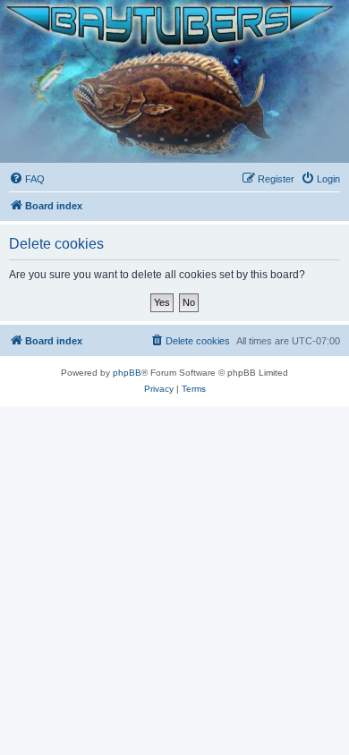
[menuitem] (27, 179)
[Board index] (174, 82)
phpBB (127, 373)
